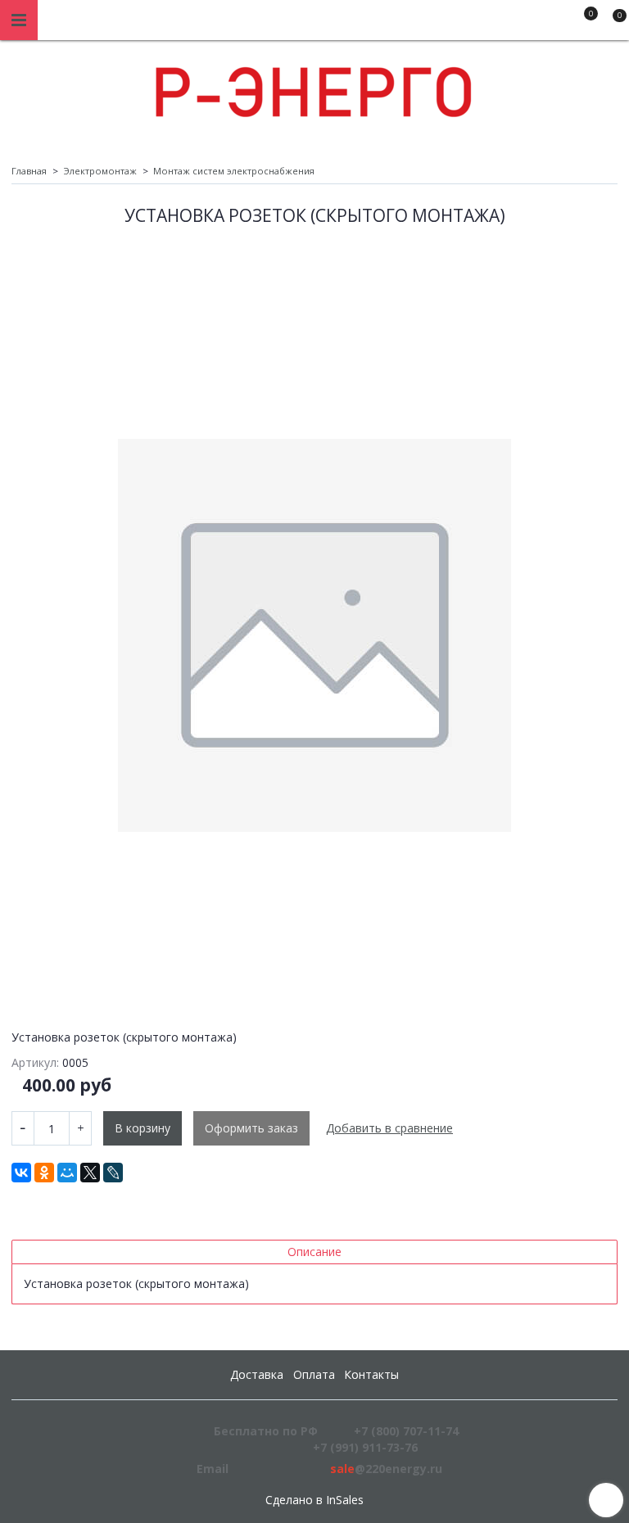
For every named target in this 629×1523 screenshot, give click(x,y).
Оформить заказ (251, 1128)
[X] (90, 1172)
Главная (29, 171)
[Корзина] (612, 23)
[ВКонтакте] (21, 1172)
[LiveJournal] (113, 1172)
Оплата (314, 1374)
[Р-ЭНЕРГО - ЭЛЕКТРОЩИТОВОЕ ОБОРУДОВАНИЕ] (314, 88)
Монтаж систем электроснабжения (233, 171)
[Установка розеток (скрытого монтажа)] (314, 635)
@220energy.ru (386, 1468)
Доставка (256, 1374)
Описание (314, 1251)
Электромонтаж (100, 171)
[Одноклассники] (44, 1172)
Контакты (371, 1374)
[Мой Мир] (67, 1172)
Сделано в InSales (314, 1500)
